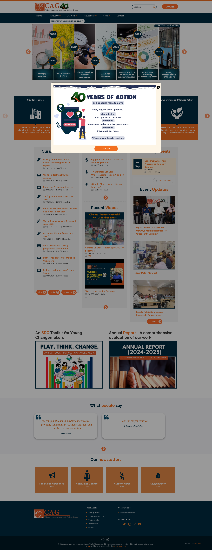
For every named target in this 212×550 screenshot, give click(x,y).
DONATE (106, 148)
